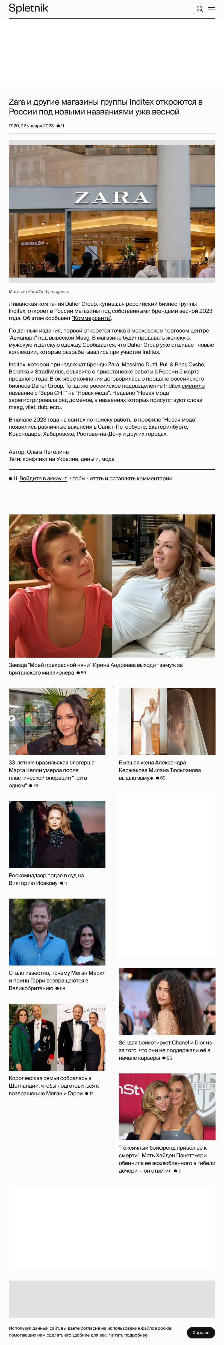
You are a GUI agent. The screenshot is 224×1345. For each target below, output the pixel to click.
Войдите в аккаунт (43, 478)
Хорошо (201, 1332)
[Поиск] (199, 8)
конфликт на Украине (50, 459)
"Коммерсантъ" (91, 318)
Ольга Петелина (48, 452)
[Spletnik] (28, 9)
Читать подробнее (128, 1335)
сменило (193, 386)
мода (107, 459)
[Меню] (211, 8)
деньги (90, 459)
